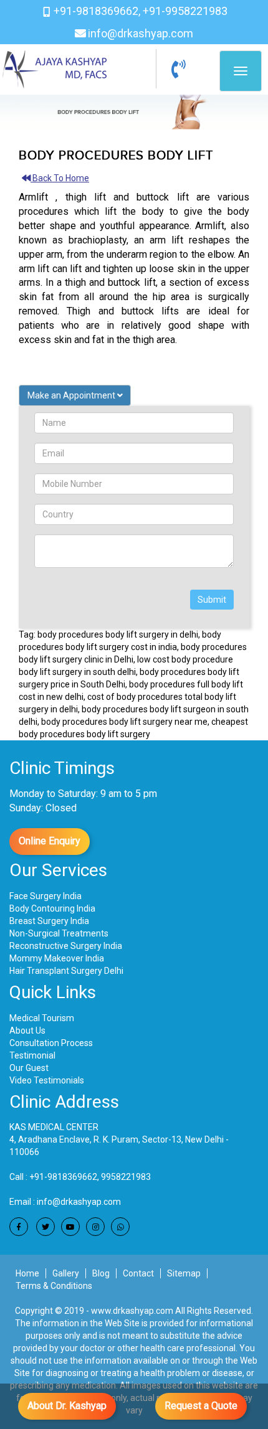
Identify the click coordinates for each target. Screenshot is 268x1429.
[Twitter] (45, 1226)
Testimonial (32, 1055)
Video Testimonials (46, 1080)
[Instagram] (95, 1226)
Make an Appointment (72, 395)
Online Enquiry (49, 841)
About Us (27, 1030)
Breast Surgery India (49, 921)
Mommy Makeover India (56, 958)
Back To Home (60, 178)
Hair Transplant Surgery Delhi (66, 971)
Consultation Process (51, 1043)
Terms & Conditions (54, 1286)
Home (27, 1273)
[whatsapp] (120, 1226)
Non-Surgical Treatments (58, 933)
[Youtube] (70, 1226)
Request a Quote (201, 1406)
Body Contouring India (52, 908)
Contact (138, 1273)
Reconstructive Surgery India (65, 946)
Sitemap (184, 1273)
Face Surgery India (45, 896)
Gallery (65, 1273)
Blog (101, 1273)
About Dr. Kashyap (67, 1406)
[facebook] (18, 1226)
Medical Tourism (41, 1018)
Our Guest (29, 1068)
